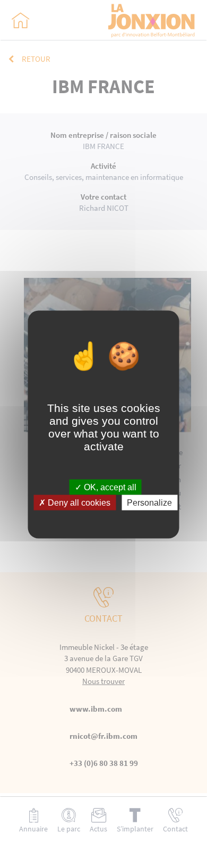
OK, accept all (109, 487)
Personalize (149, 502)
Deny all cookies (78, 502)
